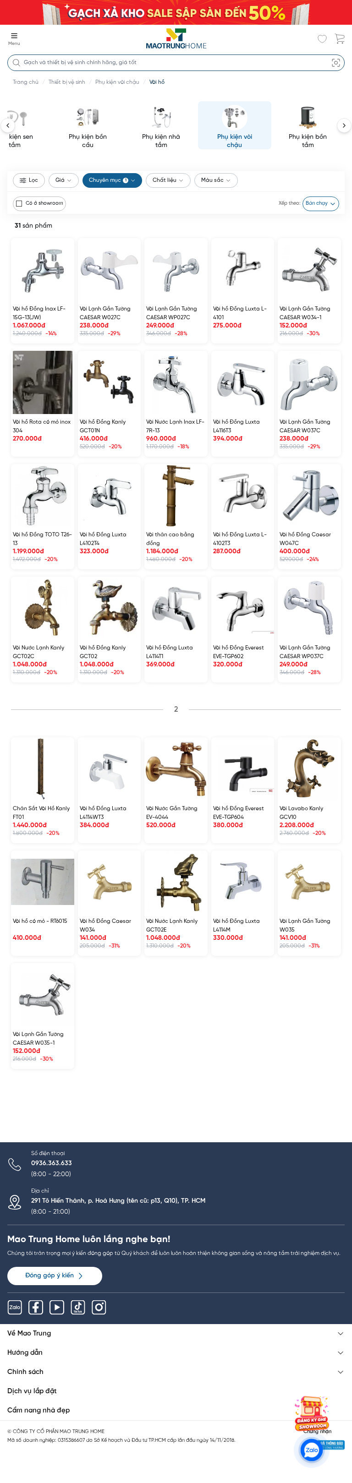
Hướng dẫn (25, 1353)
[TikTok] (78, 1307)
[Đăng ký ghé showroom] (311, 1413)
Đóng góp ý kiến (49, 1275)
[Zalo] (14, 1307)
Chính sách (25, 1372)
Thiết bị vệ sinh (67, 82)
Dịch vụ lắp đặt (32, 1391)
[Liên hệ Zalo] (311, 1450)
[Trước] (7, 125)
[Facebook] (35, 1307)
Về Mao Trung (29, 1333)
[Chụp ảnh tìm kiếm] (336, 63)
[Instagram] (99, 1307)
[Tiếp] (344, 125)
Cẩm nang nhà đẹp (38, 1410)
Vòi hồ (157, 82)
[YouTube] (57, 1307)
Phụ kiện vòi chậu (117, 82)
